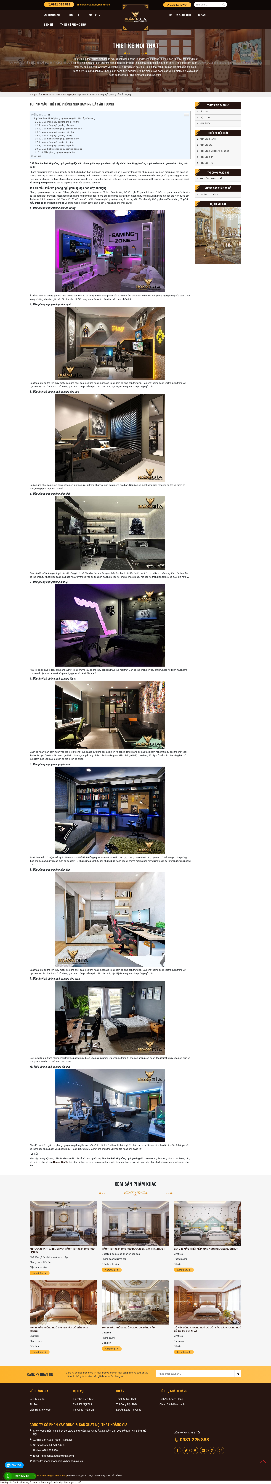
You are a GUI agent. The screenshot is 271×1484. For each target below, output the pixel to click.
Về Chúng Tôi (37, 1399)
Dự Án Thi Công (209, 194)
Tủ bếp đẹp (117, 1475)
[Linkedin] (203, 1450)
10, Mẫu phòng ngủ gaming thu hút (57, 152)
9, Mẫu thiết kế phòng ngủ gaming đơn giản (60, 149)
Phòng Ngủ (68, 94)
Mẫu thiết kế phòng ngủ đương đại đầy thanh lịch (133, 1249)
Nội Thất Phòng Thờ (99, 1475)
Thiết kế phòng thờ (73, 24)
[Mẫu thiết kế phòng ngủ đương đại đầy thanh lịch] (135, 1223)
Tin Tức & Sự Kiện (180, 15)
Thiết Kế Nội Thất (52, 94)
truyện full (51, 1482)
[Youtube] (194, 1450)
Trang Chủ (35, 94)
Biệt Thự (205, 117)
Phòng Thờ (206, 163)
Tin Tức (34, 1404)
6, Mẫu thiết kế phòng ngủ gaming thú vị (59, 139)
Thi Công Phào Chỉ (211, 178)
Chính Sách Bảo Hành (172, 1404)
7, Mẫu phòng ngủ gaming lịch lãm (56, 142)
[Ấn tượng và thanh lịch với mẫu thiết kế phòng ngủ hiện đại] (63, 1223)
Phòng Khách (208, 139)
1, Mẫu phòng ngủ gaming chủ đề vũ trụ (59, 122)
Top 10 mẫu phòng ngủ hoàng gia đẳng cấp (128, 1327)
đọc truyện (18, 1482)
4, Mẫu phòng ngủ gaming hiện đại (56, 132)
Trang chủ (54, 15)
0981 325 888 (60, 4)
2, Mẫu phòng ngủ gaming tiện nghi (56, 125)
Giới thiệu (75, 15)
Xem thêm (38, 1273)
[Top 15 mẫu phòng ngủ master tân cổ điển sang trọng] (63, 1302)
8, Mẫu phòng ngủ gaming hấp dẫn (56, 145)
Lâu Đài (204, 111)
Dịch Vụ (93, 15)
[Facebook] (177, 1450)
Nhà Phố (205, 123)
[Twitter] (186, 1450)
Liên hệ (48, 24)
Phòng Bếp (206, 157)
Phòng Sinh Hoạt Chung (214, 151)
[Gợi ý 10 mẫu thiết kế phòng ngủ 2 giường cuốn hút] (207, 1223)
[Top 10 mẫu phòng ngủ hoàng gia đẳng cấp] (135, 1302)
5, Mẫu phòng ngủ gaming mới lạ (55, 135)
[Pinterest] (211, 1450)
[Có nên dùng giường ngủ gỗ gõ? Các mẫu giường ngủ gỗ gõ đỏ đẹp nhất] (207, 1302)
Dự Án (202, 15)
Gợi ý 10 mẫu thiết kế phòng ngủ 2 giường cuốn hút (206, 1249)
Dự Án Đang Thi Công (128, 1409)
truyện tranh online (35, 1482)
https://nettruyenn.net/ (69, 1482)
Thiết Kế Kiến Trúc (83, 1399)
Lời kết (37, 156)
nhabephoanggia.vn (77, 1475)
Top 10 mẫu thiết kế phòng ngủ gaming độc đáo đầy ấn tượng (64, 118)
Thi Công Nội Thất (126, 1404)
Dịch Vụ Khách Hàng (171, 1399)
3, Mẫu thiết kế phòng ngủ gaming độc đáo (60, 129)
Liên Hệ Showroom (40, 1409)
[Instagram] (220, 1450)
